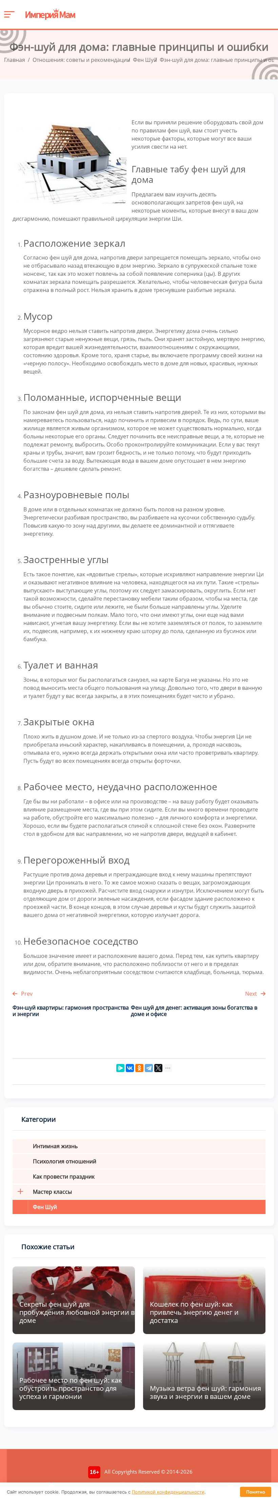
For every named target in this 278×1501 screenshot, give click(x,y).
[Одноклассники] (139, 1068)
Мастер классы (52, 1191)
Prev (26, 993)
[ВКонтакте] (130, 1068)
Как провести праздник (64, 1176)
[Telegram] (149, 1068)
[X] (158, 1068)
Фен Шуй (45, 1207)
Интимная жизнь (55, 1146)
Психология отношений (64, 1161)
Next (251, 993)
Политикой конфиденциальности (168, 1492)
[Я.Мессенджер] (120, 1068)
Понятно (255, 1492)
